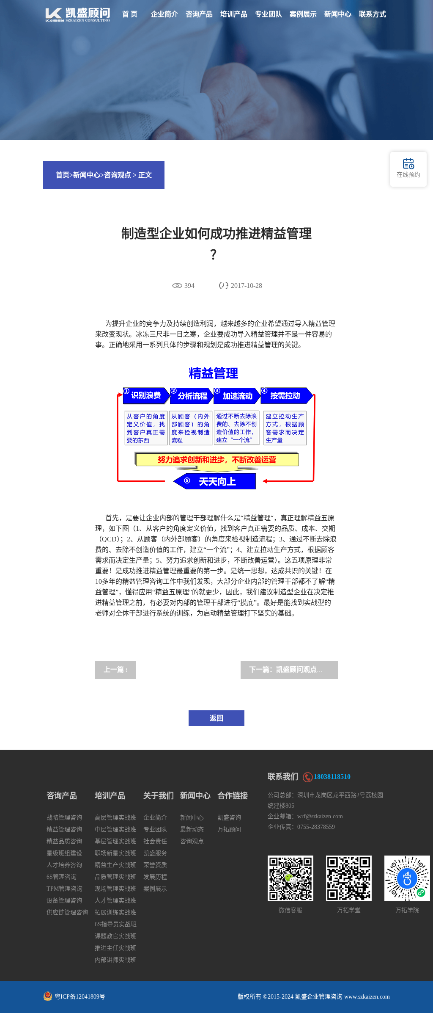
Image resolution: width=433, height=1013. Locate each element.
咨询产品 (199, 14)
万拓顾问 (229, 829)
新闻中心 (337, 14)
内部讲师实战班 (115, 960)
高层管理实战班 (115, 817)
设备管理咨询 (64, 900)
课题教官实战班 (115, 936)
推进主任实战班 (115, 948)
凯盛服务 (155, 853)
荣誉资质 (155, 865)
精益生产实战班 (115, 865)
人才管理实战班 (115, 900)
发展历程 (155, 877)
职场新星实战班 (115, 853)
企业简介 (164, 14)
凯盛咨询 (229, 817)
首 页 (129, 14)
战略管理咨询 (64, 817)
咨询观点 (117, 175)
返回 (216, 718)
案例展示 (303, 14)
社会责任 (155, 841)
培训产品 (233, 14)
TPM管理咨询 (64, 889)
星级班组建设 (64, 853)
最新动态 (192, 829)
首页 (64, 175)
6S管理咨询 (62, 877)
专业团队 (268, 14)
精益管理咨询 (64, 829)
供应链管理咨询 (67, 912)
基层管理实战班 (115, 841)
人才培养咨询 (64, 865)
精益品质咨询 (64, 841)
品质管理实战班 (115, 877)
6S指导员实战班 (116, 924)
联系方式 (372, 14)
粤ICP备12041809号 (80, 997)
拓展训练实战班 (115, 912)
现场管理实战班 (115, 889)
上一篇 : (116, 669)
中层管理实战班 (115, 829)
